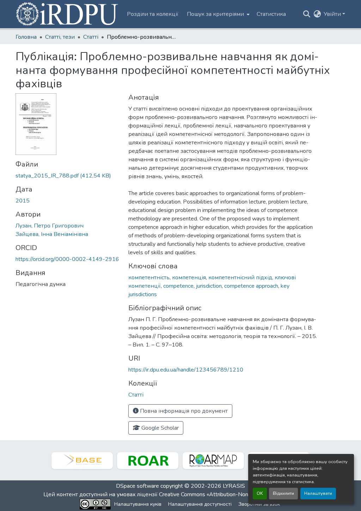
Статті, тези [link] (60, 37)
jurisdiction (209, 286)
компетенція (189, 277)
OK (260, 493)
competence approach (251, 286)
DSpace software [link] (137, 486)
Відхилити (283, 493)
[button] (68, 14)
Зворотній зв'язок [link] (259, 504)
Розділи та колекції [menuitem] (152, 14)
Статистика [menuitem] (271, 14)
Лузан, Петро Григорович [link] (50, 226)
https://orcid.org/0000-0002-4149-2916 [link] (67, 259)
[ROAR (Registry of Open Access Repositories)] (147, 460)
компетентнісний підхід (240, 277)
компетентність (149, 277)
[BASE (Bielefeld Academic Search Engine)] (82, 460)
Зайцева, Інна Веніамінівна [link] (52, 234)
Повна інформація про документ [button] (183, 411)
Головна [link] (26, 37)
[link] (68, 176)
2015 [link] (23, 201)
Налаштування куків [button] (137, 504)
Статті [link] (90, 37)
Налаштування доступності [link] (200, 504)
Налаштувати (318, 493)
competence (178, 286)
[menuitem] (217, 14)
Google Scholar (159, 428)
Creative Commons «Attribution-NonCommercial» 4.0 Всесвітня (238, 494)
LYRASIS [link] (234, 486)
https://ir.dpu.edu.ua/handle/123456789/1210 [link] (185, 370)
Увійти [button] (333, 14)
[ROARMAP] (213, 460)
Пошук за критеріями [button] (215, 14)
